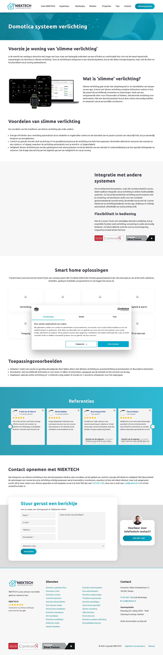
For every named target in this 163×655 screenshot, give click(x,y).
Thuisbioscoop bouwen (91, 598)
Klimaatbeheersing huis (91, 623)
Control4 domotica (53, 598)
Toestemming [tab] (48, 317)
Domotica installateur (54, 619)
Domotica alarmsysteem (92, 588)
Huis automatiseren (90, 591)
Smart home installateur (55, 609)
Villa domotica (88, 612)
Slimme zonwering (89, 609)
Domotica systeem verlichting (94, 619)
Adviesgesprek (145, 6)
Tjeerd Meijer (132, 412)
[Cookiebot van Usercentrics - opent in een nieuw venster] (119, 309)
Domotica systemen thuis (56, 588)
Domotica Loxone (53, 595)
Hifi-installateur (52, 616)
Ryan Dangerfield (98, 412)
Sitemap (151, 646)
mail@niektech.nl (131, 483)
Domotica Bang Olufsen (55, 602)
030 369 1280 (98, 483)
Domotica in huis (53, 591)
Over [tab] (115, 317)
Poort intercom (88, 616)
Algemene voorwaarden (134, 646)
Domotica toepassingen (92, 595)
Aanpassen (80, 344)
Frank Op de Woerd (27, 412)
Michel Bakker (61, 412)
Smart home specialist (91, 605)
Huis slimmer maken (54, 605)
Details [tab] (81, 317)
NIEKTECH (13, 601)
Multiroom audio (53, 623)
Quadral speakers (53, 626)
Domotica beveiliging (90, 602)
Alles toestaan (113, 344)
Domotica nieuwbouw (54, 612)
